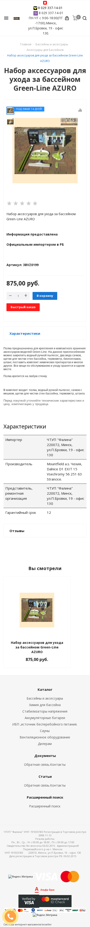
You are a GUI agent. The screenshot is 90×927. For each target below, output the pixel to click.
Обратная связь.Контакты (45, 764)
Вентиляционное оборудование (45, 737)
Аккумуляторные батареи (45, 718)
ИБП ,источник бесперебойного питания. (44, 724)
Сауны (45, 731)
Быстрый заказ (23, 307)
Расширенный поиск (44, 806)
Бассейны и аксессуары (45, 698)
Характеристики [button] (24, 333)
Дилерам (45, 743)
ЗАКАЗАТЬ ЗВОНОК (12, 916)
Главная (25, 44)
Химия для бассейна (45, 705)
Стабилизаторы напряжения (44, 711)
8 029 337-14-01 (50, 8)
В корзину (45, 296)
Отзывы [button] (16, 530)
